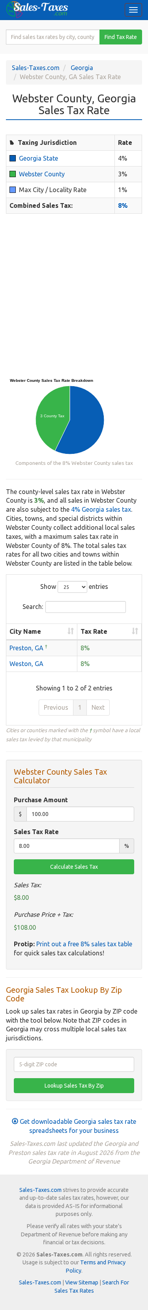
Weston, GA (26, 663)
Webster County (42, 174)
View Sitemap (81, 1282)
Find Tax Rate (121, 37)
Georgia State (38, 158)
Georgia (82, 67)
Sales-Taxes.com (36, 67)
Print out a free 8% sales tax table (84, 943)
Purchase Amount (41, 799)
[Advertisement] (74, 295)
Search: (32, 606)
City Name (25, 631)
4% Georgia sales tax (101, 509)
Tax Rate (94, 631)
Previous (56, 707)
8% (122, 205)
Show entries (74, 586)
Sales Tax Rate (36, 831)
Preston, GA (26, 647)
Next (98, 707)
